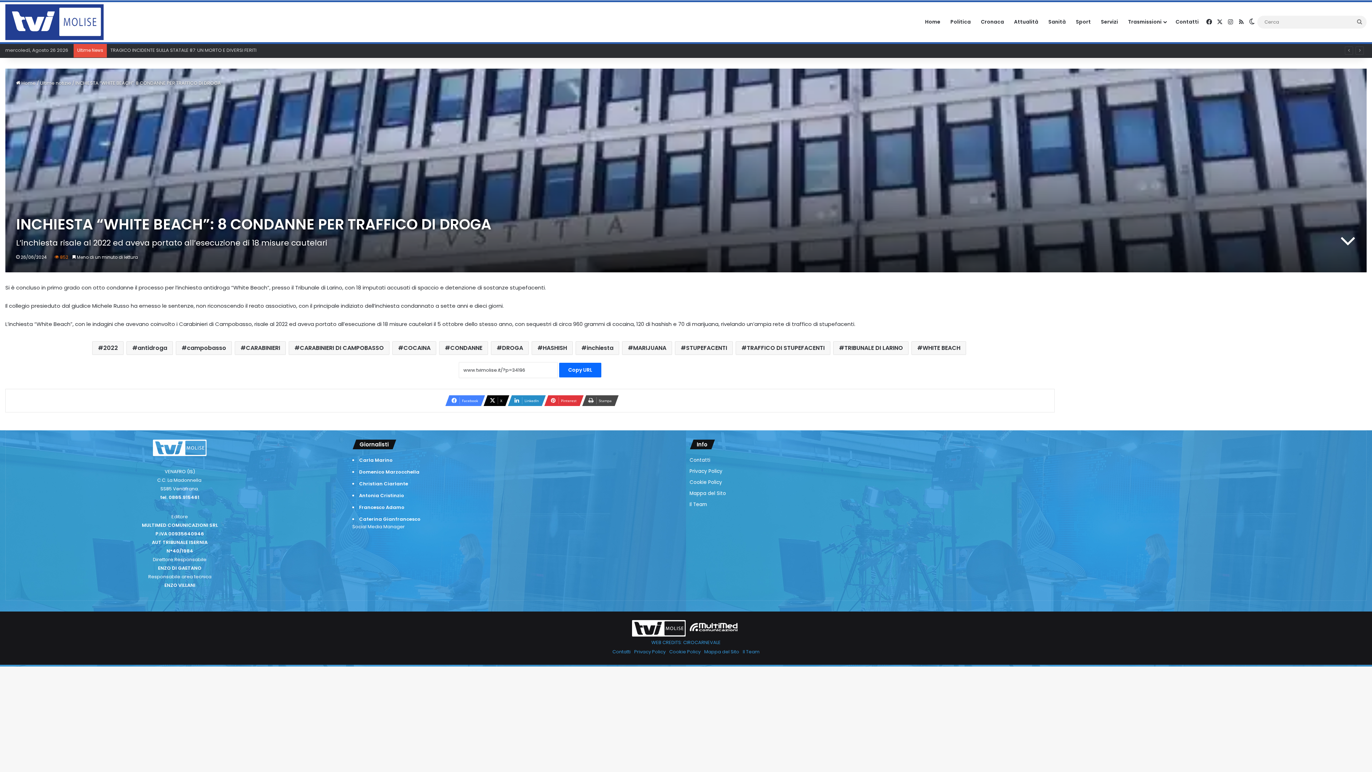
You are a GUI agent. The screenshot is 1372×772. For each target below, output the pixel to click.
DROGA (512, 348)
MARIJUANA (649, 348)
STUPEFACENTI (706, 348)
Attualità (1026, 21)
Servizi (1109, 21)
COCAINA (417, 348)
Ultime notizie (55, 83)
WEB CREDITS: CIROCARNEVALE (686, 642)
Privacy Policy (706, 471)
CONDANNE (466, 348)
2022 (110, 348)
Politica (960, 21)
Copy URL (580, 369)
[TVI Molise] (54, 22)
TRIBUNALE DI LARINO (873, 348)
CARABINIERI (263, 348)
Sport (1083, 21)
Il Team (698, 504)
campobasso (206, 348)
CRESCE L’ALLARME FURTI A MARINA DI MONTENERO (166, 50)
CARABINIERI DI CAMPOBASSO (342, 348)
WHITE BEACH (941, 348)
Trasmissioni (1145, 21)
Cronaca (992, 21)
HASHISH (555, 348)
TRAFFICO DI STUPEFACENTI (786, 348)
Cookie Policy (706, 482)
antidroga (152, 348)
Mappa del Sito (708, 493)
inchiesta (600, 348)
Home (932, 21)
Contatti (1187, 21)
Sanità (1057, 21)
